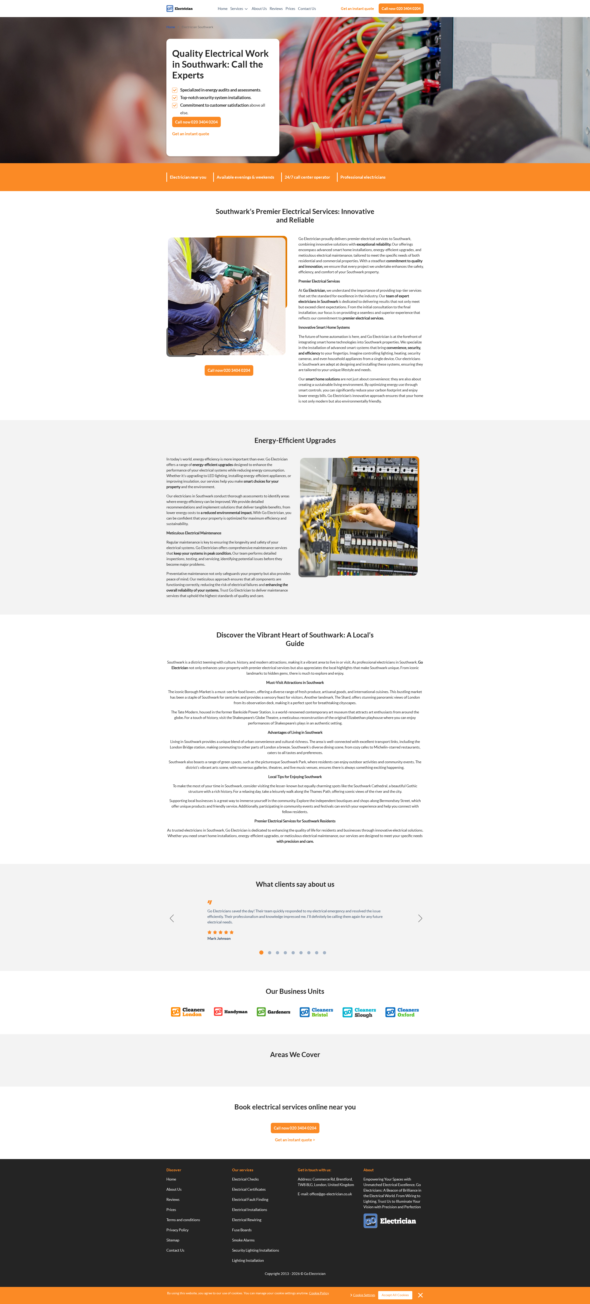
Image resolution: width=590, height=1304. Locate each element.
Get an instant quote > (295, 1139)
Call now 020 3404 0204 (229, 370)
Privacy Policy (177, 1230)
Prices (290, 8)
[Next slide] (421, 918)
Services (236, 8)
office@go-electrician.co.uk (331, 1194)
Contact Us (307, 8)
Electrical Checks (245, 1179)
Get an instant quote (357, 8)
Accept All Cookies (395, 1295)
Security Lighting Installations (255, 1250)
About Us (259, 8)
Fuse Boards (242, 1230)
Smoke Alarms (243, 1240)
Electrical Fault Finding (250, 1199)
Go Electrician (314, 1274)
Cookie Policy (319, 1293)
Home (222, 8)
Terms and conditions (183, 1220)
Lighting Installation (248, 1260)
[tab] (261, 952)
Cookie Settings (364, 1295)
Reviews (276, 8)
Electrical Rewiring (246, 1220)
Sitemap (172, 1240)
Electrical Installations (249, 1210)
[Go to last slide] (169, 918)
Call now (401, 8)
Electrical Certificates (249, 1189)
